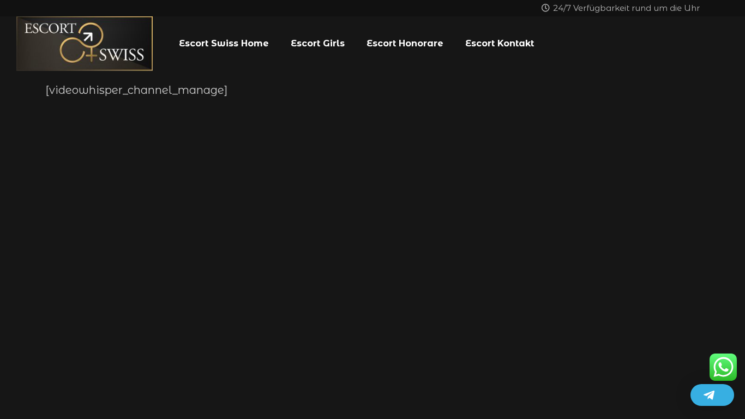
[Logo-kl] (84, 43)
